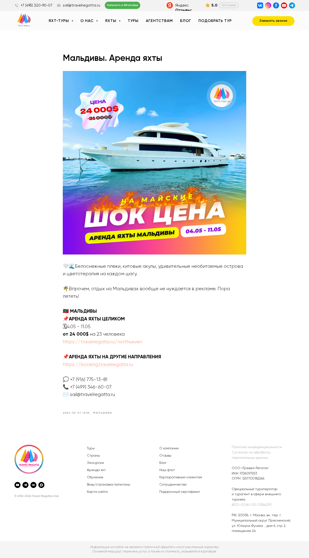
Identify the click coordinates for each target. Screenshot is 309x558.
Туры (133, 21)
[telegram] (25, 485)
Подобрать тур (215, 21)
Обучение (95, 477)
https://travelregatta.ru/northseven (102, 341)
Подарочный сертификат (179, 492)
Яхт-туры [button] (59, 21)
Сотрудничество (173, 484)
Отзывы (165, 455)
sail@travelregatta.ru (81, 5)
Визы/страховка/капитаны (108, 484)
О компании (169, 448)
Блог (185, 21)
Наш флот (167, 470)
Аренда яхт (96, 470)
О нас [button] (87, 21)
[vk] (33, 485)
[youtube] (17, 485)
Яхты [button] (111, 21)
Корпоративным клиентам (180, 477)
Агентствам (159, 21)
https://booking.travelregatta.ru (98, 364)
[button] (273, 21)
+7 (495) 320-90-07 (36, 5)
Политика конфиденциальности (257, 447)
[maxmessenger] (41, 485)
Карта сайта (97, 492)
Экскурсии (95, 463)
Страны (93, 455)
